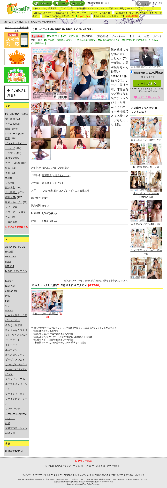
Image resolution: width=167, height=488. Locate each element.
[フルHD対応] (21, 21)
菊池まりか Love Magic (146, 280)
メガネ (9, 221)
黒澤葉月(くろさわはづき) (56, 175)
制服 (7, 128)
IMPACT (9, 266)
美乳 (7, 172)
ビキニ (9, 123)
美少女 (9, 158)
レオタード (11, 133)
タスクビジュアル (15, 379)
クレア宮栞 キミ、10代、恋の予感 (146, 252)
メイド (9, 207)
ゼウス (9, 374)
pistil (7, 300)
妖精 (7, 423)
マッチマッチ (12, 408)
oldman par (11, 290)
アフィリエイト (114, 465)
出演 (35, 175)
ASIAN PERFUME (15, 246)
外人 (7, 216)
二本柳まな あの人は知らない (146, 223)
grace (8, 261)
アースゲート (12, 339)
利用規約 (100, 465)
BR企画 (9, 251)
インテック (11, 344)
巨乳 (7, 138)
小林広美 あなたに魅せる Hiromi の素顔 (146, 195)
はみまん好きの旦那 (16, 315)
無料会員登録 (132, 16)
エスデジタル (12, 349)
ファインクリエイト (16, 393)
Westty (9, 310)
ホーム (7, 21)
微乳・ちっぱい (13, 202)
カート (64, 3)
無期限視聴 (141, 72)
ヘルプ (79, 3)
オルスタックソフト (16, 354)
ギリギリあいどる (15, 359)
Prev (35, 73)
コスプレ (10, 153)
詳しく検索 (156, 3)
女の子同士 (11, 192)
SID (7, 305)
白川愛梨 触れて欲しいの (146, 166)
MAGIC (9, 281)
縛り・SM (10, 197)
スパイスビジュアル (16, 369)
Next (105, 73)
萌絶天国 (10, 433)
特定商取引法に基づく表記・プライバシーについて (70, 465)
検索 (146, 3)
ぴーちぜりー (12, 320)
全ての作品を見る (17, 92)
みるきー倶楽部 (13, 325)
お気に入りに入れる (148, 97)
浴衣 (7, 167)
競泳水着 (10, 187)
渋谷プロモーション (16, 428)
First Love (10, 256)
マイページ (45, 3)
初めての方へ (83, 16)
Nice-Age (10, 286)
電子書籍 (10, 118)
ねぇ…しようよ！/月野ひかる (146, 139)
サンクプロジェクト (16, 364)
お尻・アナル (12, 212)
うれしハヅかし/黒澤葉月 (45, 313)
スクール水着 (12, 163)
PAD (7, 295)
